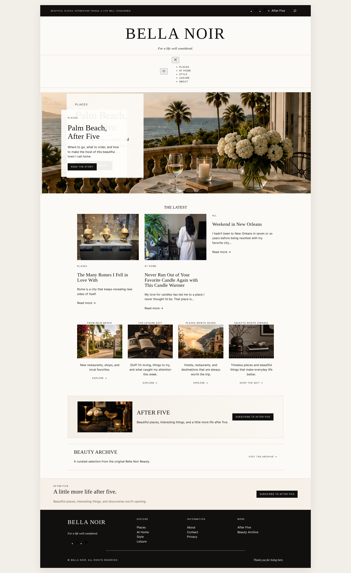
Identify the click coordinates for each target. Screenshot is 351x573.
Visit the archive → (263, 456)
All (214, 215)
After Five (244, 527)
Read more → (86, 303)
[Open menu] (163, 71)
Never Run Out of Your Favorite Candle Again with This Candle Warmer (171, 280)
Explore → (99, 378)
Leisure (142, 541)
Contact (192, 532)
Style (140, 536)
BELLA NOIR (175, 33)
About (191, 527)
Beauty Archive (247, 532)
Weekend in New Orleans (237, 224)
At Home (150, 266)
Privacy (192, 536)
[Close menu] (175, 60)
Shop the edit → (251, 383)
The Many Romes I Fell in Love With (102, 277)
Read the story (82, 166)
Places (82, 266)
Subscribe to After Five (253, 417)
